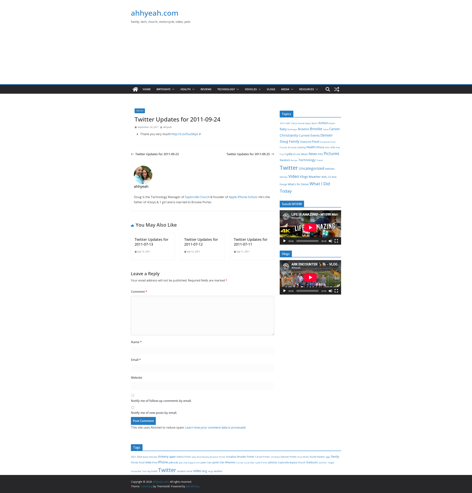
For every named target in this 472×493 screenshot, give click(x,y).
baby (194, 457)
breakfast (231, 456)
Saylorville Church (197, 197)
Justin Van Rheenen (224, 462)
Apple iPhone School (243, 197)
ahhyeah (167, 127)
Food (315, 141)
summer (323, 462)
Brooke (316, 128)
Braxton (303, 129)
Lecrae (239, 462)
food (141, 462)
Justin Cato (206, 462)
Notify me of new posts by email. (154, 413)
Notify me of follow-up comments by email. (161, 401)
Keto (327, 147)
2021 (133, 456)
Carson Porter (262, 456)
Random (285, 160)
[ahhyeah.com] (135, 89)
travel (154, 471)
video (197, 471)
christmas (275, 456)
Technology (226, 89)
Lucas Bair (249, 462)
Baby (283, 129)
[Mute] (330, 241)
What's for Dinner (298, 184)
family (335, 457)
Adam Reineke (150, 456)
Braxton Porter (217, 456)
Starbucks (312, 462)
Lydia (288, 154)
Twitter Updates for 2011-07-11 (251, 242)
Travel (319, 160)
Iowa (148, 462)
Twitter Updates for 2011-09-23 (157, 154)
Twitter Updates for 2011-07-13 (151, 242)
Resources (306, 89)
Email (136, 360)
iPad (154, 462)
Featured (305, 141)
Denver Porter (289, 456)
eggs (328, 456)
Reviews (206, 89)
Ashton (323, 123)
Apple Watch (311, 123)
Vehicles (251, 89)
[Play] (284, 241)
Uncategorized (311, 168)
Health (186, 89)
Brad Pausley (203, 457)
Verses (284, 177)
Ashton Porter (183, 456)
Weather (315, 177)
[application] (310, 227)
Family (294, 141)
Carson (334, 129)
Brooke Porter (245, 456)
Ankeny (163, 457)
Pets (320, 154)
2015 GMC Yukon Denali (292, 123)
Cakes (326, 129)
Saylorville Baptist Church (292, 462)
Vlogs (271, 89)
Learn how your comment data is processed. (215, 427)
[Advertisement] (236, 56)
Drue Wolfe (303, 456)
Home (147, 89)
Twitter (139, 111)
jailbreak (173, 462)
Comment (139, 292)
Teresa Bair (136, 471)
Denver (326, 135)
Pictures (331, 153)
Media (285, 89)
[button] (173, 89)
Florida (134, 462)
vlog (204, 471)
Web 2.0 (326, 177)
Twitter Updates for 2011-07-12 (201, 242)
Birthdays (164, 89)
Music (304, 154)
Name (136, 342)
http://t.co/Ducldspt (184, 134)
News (313, 154)
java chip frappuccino (189, 462)
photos (272, 462)
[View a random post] (336, 89)
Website (136, 378)
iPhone (320, 147)
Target (331, 462)
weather (218, 471)
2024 (139, 456)
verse (189, 471)
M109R (296, 154)
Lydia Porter (261, 462)
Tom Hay (146, 471)
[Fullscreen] (336, 241)
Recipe (294, 160)
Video (293, 176)
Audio (332, 123)
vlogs (210, 471)
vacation (181, 471)
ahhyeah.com (154, 13)
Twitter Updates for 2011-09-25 (248, 154)
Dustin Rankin (317, 456)
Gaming (301, 147)
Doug (284, 141)
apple (172, 456)
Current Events (309, 135)
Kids (333, 147)
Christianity (289, 135)
